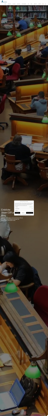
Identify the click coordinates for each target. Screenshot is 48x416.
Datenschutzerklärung (24, 214)
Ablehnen (23, 212)
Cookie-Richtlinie (20, 214)
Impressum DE (28, 214)
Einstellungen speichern (30, 212)
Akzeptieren (17, 212)
